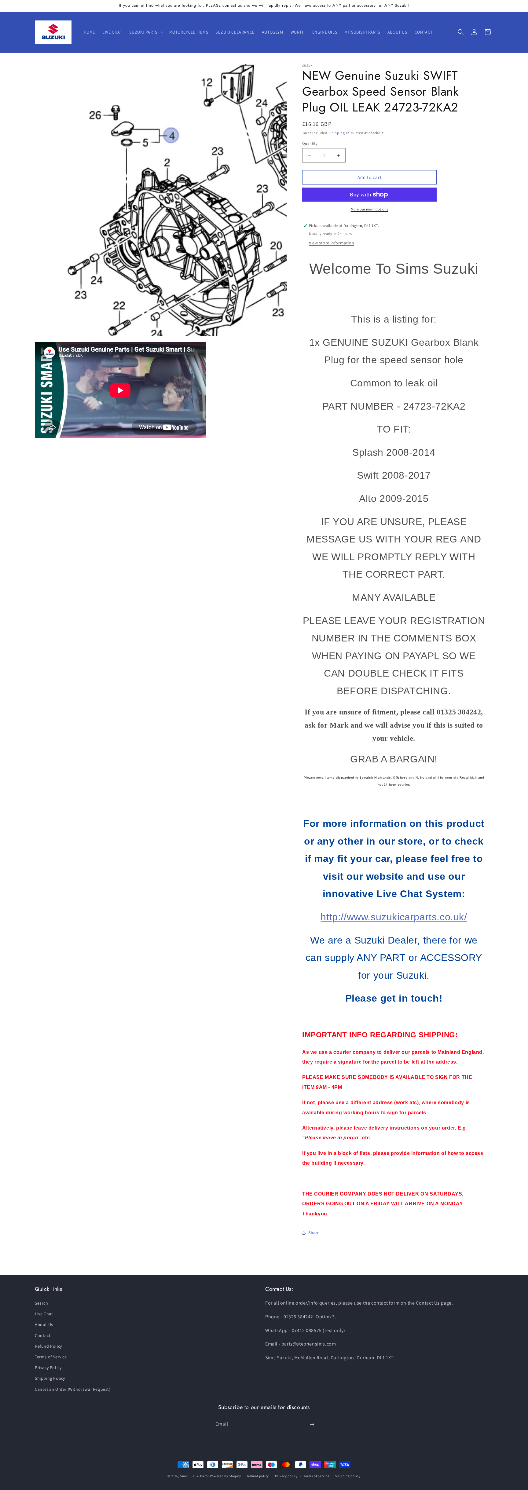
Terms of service (316, 1476)
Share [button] (314, 1232)
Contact (42, 1335)
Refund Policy (48, 1346)
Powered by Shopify (225, 1476)
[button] (145, 32)
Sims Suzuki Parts (194, 1476)
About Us (44, 1324)
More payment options (369, 209)
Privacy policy (286, 1476)
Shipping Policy (50, 1378)
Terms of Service (51, 1357)
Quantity (309, 143)
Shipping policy (348, 1476)
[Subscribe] (312, 1424)
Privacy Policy (48, 1368)
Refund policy (258, 1476)
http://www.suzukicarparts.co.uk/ (394, 916)
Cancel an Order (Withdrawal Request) (73, 1389)
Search (41, 1303)
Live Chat (44, 1314)
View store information (331, 243)
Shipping (337, 132)
